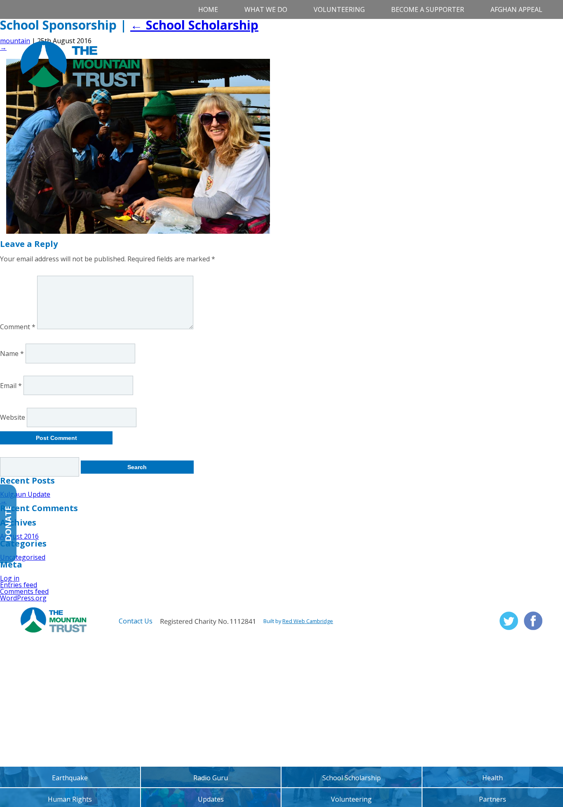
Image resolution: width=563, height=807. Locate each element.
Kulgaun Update (25, 494)
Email (11, 385)
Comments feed (24, 591)
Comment (17, 326)
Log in (9, 578)
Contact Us (135, 621)
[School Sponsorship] (138, 231)
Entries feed (18, 584)
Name (12, 353)
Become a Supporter (427, 9)
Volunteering (339, 9)
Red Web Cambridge (307, 621)
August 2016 (19, 536)
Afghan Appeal (516, 9)
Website (12, 417)
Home (208, 9)
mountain (15, 40)
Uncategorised (22, 557)
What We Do (265, 9)
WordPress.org (23, 597)
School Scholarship (194, 24)
